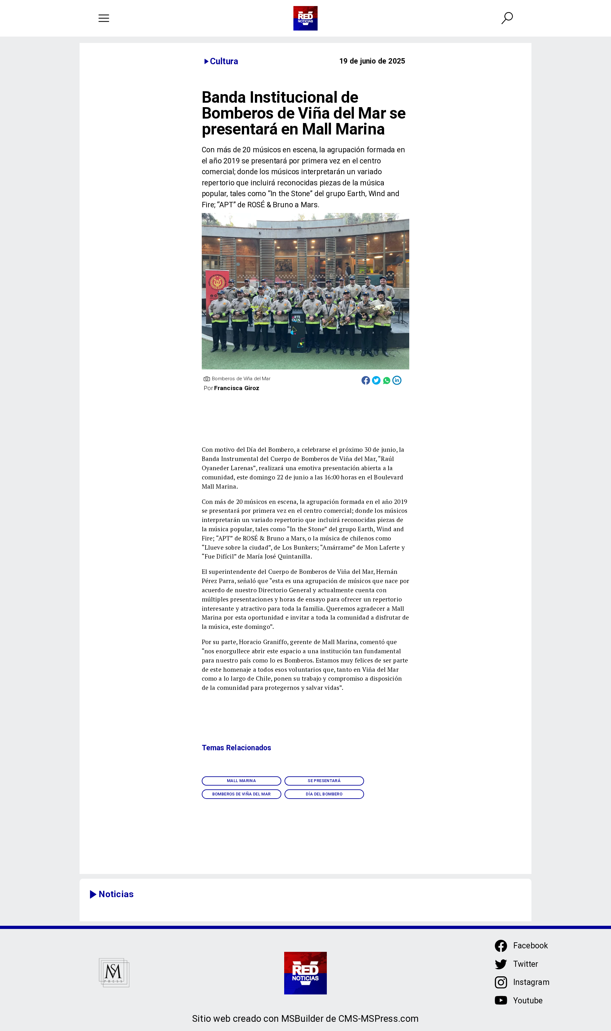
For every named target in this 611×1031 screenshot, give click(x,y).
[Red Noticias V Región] (104, 18)
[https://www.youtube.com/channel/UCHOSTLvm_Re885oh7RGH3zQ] (501, 1004)
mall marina (241, 780)
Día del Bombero (324, 794)
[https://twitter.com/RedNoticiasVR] (501, 968)
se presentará (324, 780)
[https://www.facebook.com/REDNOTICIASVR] (501, 946)
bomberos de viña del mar (241, 794)
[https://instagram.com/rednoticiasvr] (501, 986)
